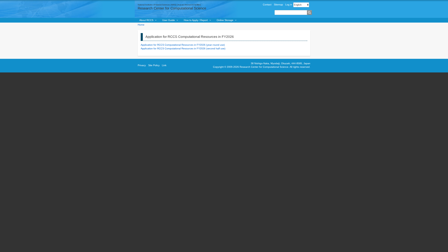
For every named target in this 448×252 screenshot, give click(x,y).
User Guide (168, 20)
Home (141, 24)
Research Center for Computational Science (172, 8)
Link (164, 65)
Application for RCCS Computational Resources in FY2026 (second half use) (183, 48)
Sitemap (278, 4)
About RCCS (146, 20)
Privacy (142, 65)
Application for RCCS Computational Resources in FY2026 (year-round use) (183, 45)
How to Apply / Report (196, 20)
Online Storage (225, 20)
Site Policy (154, 65)
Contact (267, 4)
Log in (288, 4)
